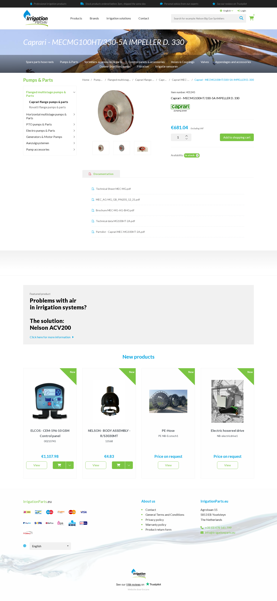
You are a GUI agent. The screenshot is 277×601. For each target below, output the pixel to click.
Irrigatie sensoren (166, 66)
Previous (79, 113)
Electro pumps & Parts (40, 130)
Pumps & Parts (69, 62)
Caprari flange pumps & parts (145, 79)
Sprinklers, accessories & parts (103, 62)
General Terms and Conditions (164, 514)
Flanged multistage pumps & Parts (119, 79)
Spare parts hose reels (40, 62)
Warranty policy (155, 524)
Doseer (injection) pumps (115, 66)
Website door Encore (138, 589)
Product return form (158, 529)
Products (76, 18)
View (36, 465)
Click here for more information (50, 337)
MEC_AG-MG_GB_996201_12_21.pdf (117, 199)
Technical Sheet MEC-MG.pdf (113, 188)
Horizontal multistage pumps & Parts (46, 116)
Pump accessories (37, 149)
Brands (94, 18)
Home (85, 79)
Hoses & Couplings (182, 62)
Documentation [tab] (103, 173)
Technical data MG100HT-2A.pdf (115, 221)
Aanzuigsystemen (37, 143)
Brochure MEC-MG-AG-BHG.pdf (114, 210)
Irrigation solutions (118, 18)
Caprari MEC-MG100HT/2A (181, 79)
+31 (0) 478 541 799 (217, 527)
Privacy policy (154, 519)
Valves (205, 62)
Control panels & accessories (147, 62)
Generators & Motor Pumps (44, 136)
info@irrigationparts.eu (219, 532)
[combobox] (50, 546)
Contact (143, 18)
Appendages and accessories (233, 62)
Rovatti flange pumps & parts (47, 107)
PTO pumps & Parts (39, 124)
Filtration (143, 66)
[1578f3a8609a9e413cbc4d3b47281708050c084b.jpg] (115, 113)
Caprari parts (163, 79)
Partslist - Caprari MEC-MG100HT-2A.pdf (120, 231)
